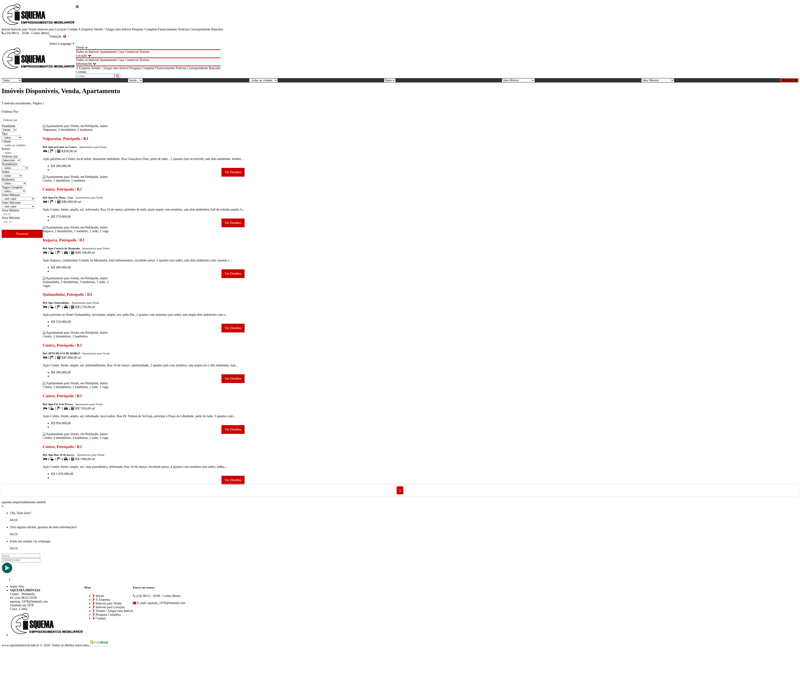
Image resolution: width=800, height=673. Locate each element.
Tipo (5, 133)
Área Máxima (11, 218)
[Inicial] (39, 14)
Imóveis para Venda (24, 29)
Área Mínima (10, 210)
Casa (121, 52)
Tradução (56, 36)
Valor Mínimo (11, 195)
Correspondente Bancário (206, 29)
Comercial (131, 52)
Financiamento (167, 29)
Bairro (6, 149)
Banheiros (8, 179)
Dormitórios (10, 164)
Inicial (6, 29)
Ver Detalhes (233, 172)
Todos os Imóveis (87, 52)
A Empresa (85, 29)
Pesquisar (22, 233)
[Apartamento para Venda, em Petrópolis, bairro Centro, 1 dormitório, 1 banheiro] (79, 181)
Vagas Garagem (12, 187)
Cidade (6, 141)
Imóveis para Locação (52, 29)
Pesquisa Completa (144, 29)
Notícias (183, 29)
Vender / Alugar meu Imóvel (112, 29)
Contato (72, 29)
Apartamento (108, 52)
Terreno (144, 52)
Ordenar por (10, 156)
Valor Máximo (11, 202)
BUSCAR (791, 80)
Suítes (6, 172)
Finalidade (8, 126)
